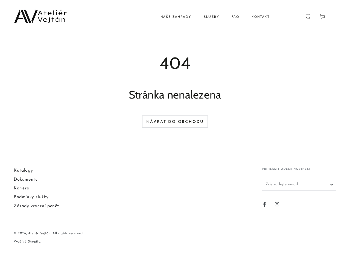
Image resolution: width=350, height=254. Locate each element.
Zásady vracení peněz (36, 206)
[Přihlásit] (333, 184)
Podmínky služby (31, 197)
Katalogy (23, 170)
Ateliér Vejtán (39, 233)
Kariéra (21, 188)
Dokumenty (25, 179)
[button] (308, 17)
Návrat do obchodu (175, 122)
